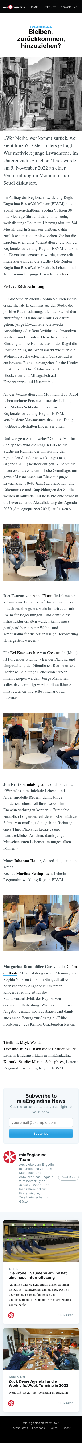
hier (65, 273)
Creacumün (56, 652)
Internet (49, 7)
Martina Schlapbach (48, 1061)
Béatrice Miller (63, 1048)
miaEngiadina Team (33, 1157)
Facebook (38, 1428)
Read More (68, 1177)
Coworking (69, 7)
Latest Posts (20, 1428)
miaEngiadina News (35, 1423)
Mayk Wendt (30, 1042)
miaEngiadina (38, 784)
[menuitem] (33, 7)
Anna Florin (42, 595)
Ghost (67, 1428)
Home (34, 7)
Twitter (53, 1428)
